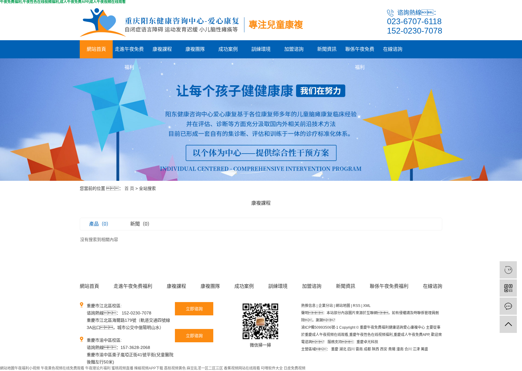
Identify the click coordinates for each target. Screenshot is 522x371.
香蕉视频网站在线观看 (242, 368)
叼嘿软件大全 (272, 368)
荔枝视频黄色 (175, 368)
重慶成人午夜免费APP (411, 335)
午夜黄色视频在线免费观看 (62, 368)
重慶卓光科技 (367, 342)
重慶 (334, 349)
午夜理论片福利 (98, 368)
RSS (356, 306)
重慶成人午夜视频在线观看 (326, 335)
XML (367, 306)
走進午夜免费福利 (129, 52)
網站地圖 (343, 306)
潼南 (400, 349)
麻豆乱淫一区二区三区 (205, 368)
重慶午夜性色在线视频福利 (371, 335)
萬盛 (424, 349)
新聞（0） (141, 223)
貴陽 (391, 349)
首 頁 (129, 188)
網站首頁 (96, 49)
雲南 (359, 349)
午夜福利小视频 (27, 368)
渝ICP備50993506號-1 (319, 327)
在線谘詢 (392, 49)
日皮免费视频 (294, 368)
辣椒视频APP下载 (148, 368)
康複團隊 (195, 49)
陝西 (375, 349)
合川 (408, 349)
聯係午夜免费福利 (359, 52)
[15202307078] (508, 269)
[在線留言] (508, 306)
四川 (351, 349)
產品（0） (100, 223)
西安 (383, 349)
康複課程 (162, 49)
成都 (367, 349)
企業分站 (325, 306)
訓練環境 (261, 49)
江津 (416, 349)
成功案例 (228, 49)
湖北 (342, 349)
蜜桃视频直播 (122, 368)
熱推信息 (308, 306)
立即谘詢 (194, 308)
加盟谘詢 (294, 49)
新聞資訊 (327, 49)
